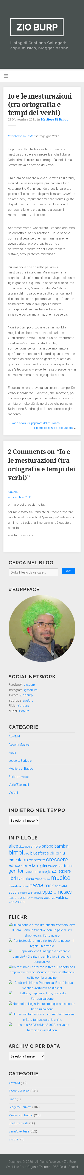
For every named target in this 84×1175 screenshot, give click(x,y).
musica (60, 877)
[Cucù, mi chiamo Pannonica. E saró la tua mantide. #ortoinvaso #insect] (42, 988)
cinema (57, 853)
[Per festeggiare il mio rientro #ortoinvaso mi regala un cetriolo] (42, 946)
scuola (14, 892)
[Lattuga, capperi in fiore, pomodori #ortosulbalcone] (42, 999)
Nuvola (13, 492)
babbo (47, 846)
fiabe (60, 866)
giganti (30, 871)
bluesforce (39, 853)
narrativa (15, 886)
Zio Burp (37, 27)
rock (49, 886)
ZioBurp (27, 700)
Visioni (13, 793)
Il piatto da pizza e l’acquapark (53, 427)
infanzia (41, 871)
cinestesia (18, 859)
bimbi (16, 852)
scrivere (61, 886)
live (20, 878)
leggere (64, 871)
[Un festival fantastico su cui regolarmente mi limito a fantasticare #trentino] (42, 1020)
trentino (23, 898)
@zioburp (30, 690)
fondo (68, 866)
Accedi (73, 1167)
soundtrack (35, 892)
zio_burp (23, 706)
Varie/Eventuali (19, 785)
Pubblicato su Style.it (22, 136)
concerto (37, 860)
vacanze (49, 898)
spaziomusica (57, 892)
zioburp (24, 711)
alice (13, 846)
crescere (57, 859)
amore (36, 846)
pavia (36, 885)
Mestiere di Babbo (54, 119)
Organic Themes (38, 1167)
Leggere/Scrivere (20, 761)
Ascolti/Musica (19, 744)
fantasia (52, 866)
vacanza (38, 897)
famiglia (39, 865)
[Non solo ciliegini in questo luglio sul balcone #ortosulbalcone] (42, 1009)
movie (38, 878)
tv (32, 897)
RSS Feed (59, 1167)
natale (25, 886)
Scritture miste (18, 777)
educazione (20, 865)
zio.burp (29, 685)
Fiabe (12, 752)
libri (12, 878)
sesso (23, 892)
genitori (17, 871)
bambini (61, 846)
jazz (52, 871)
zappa (20, 902)
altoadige (24, 846)
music (46, 878)
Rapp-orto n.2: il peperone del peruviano (35, 423)
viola (11, 902)
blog (26, 853)
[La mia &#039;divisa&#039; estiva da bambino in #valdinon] (42, 1030)
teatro (13, 898)
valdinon (63, 897)
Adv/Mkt (14, 736)
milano (28, 878)
